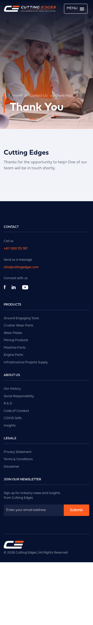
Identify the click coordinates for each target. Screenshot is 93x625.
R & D (8, 403)
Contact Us (38, 96)
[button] (72, 8)
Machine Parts (15, 347)
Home (17, 96)
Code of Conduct (16, 411)
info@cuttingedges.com (21, 267)
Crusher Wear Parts (18, 325)
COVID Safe (13, 418)
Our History (12, 388)
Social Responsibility (19, 396)
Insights (10, 425)
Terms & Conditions (18, 459)
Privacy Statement (17, 452)
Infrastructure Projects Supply (26, 362)
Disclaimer (11, 466)
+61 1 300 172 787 (16, 248)
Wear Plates (13, 333)
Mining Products (16, 340)
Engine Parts (13, 355)
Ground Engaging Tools (21, 318)
